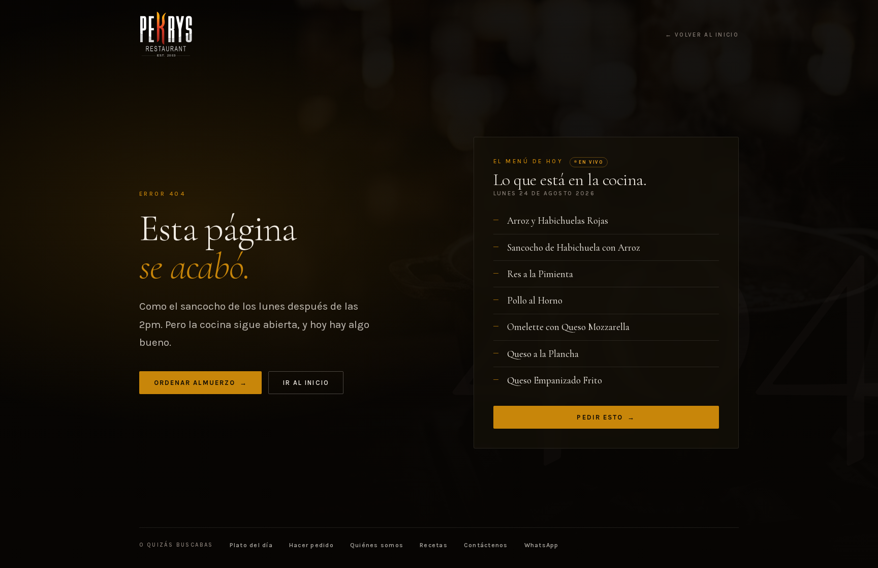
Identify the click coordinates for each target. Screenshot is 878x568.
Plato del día (251, 545)
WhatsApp (541, 545)
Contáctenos (486, 545)
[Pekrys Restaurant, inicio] (166, 34)
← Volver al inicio (702, 35)
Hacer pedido (311, 545)
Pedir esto (606, 417)
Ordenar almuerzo (200, 382)
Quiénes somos (376, 545)
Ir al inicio (306, 382)
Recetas (434, 545)
